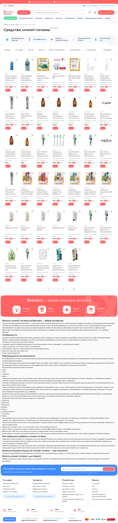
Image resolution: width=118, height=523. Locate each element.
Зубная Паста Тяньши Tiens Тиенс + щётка (43, 78)
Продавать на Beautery (10, 483)
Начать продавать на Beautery (53, 518)
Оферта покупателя (68, 492)
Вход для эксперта (108, 6)
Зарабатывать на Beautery (41, 483)
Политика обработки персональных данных (99, 495)
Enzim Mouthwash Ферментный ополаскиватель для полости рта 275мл (26, 80)
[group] (14, 39)
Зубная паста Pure (58, 228)
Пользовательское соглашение (102, 499)
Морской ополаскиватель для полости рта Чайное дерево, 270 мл (73, 118)
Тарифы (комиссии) (9, 489)
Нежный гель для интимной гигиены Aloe (10, 268)
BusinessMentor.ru (75, 520)
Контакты (95, 492)
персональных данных (91, 472)
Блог (93, 486)
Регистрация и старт (39, 486)
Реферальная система (40, 489)
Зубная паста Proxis (11, 228)
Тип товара (19, 50)
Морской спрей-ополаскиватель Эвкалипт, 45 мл (10, 154)
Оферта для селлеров (10, 492)
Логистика (6, 486)
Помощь (94, 489)
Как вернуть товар (68, 489)
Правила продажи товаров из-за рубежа (73, 500)
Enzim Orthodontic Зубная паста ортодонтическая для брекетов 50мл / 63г (106, 118)
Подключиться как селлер (14, 496)
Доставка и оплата (68, 486)
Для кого (31, 50)
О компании (96, 483)
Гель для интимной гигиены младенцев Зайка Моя (43, 268)
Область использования (56, 50)
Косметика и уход (13, 24)
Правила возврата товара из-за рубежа (72, 495)
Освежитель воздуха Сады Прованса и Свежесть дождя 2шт (58, 194)
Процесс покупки (67, 483)
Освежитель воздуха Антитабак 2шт (106, 192)
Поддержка (10, 519)
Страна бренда (75, 50)
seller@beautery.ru (50, 520)
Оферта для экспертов (40, 492)
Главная (6, 24)
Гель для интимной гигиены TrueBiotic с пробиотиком (11, 78)
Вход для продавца (91, 6)
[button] (112, 18)
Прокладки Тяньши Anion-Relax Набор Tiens (74, 78)
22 (74, 289)
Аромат (41, 50)
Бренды (7, 50)
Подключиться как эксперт (44, 496)
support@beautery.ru (28, 520)
